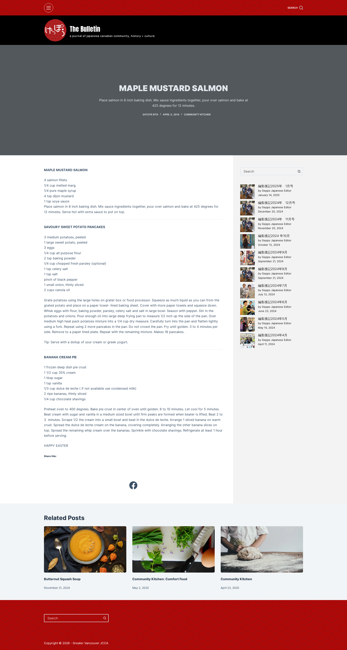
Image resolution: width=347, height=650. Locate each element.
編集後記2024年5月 (272, 319)
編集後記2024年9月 (272, 252)
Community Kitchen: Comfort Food (159, 579)
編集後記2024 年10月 (274, 236)
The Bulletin (85, 29)
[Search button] (299, 171)
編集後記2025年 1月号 (275, 186)
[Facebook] (133, 485)
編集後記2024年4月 (272, 335)
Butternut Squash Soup (62, 579)
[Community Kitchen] (262, 549)
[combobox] (268, 171)
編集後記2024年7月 (272, 285)
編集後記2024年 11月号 (276, 219)
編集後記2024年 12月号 (276, 203)
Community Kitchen (197, 114)
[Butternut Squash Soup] (85, 549)
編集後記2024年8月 (272, 269)
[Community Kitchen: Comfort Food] (173, 549)
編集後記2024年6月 (272, 302)
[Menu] (48, 7)
